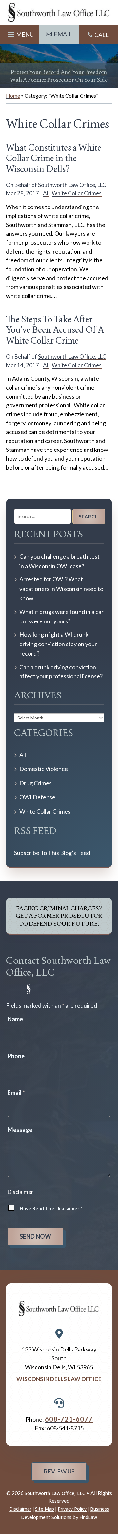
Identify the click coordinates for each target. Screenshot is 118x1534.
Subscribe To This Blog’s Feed (52, 852)
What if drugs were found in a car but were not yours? (61, 616)
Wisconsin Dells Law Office (59, 1379)
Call (101, 34)
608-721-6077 (69, 1419)
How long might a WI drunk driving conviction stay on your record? (58, 644)
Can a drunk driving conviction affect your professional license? (61, 671)
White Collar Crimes (77, 193)
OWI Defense (37, 797)
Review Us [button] (59, 1471)
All (46, 193)
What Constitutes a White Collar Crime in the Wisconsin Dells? (53, 158)
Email (16, 1092)
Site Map (44, 1509)
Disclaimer (20, 1191)
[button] (20, 32)
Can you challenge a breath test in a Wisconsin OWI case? (59, 561)
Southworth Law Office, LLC (72, 185)
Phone (16, 1055)
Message (20, 1129)
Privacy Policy (72, 1509)
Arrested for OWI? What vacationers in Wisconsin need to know (61, 588)
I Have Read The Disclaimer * (49, 1208)
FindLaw (88, 1517)
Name (15, 1019)
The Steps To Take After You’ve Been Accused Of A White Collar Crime (55, 329)
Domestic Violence (43, 768)
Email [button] (63, 33)
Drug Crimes (35, 783)
